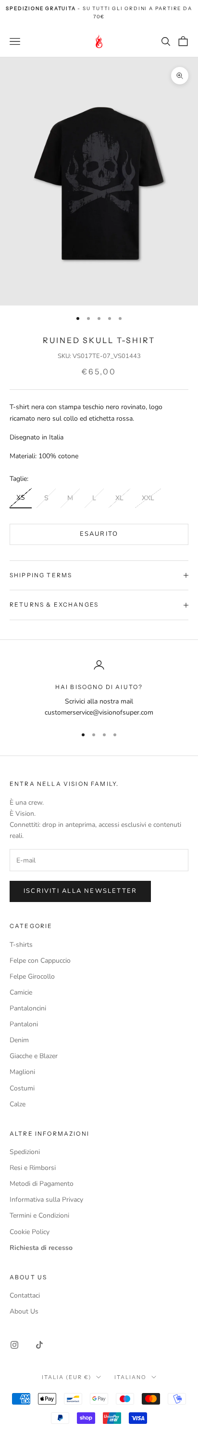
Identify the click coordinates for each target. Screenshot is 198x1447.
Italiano (130, 1377)
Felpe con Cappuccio (40, 960)
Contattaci (25, 1295)
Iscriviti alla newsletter (80, 891)
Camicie (21, 992)
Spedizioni (25, 1151)
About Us (24, 1311)
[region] (99, 688)
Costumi (22, 1088)
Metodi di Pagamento (42, 1183)
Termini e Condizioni (39, 1215)
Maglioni (22, 1071)
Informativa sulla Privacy (46, 1199)
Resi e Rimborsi (33, 1167)
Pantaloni (24, 1024)
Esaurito (99, 534)
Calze (17, 1104)
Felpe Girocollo (32, 976)
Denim (19, 1040)
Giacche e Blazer (34, 1056)
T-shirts (21, 944)
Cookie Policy (30, 1231)
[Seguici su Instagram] (14, 1345)
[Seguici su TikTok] (39, 1345)
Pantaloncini (28, 1008)
